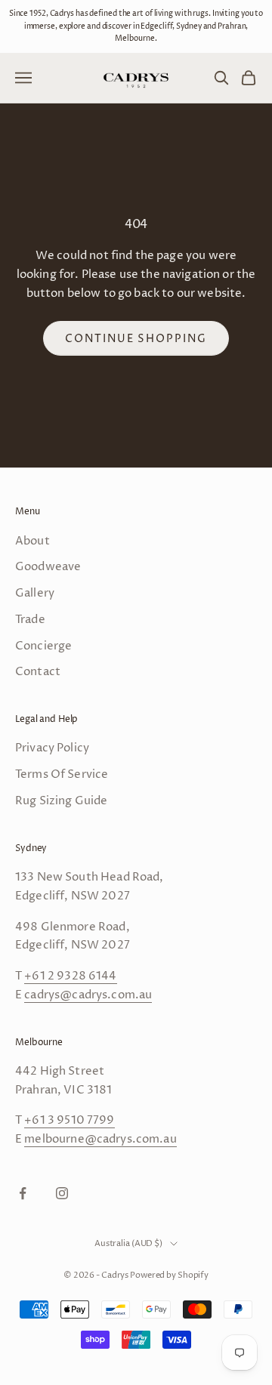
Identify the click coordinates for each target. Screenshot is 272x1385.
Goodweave (48, 567)
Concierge (43, 646)
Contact (37, 672)
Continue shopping (136, 339)
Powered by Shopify (169, 1275)
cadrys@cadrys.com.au (88, 995)
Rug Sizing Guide (61, 801)
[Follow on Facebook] (22, 1193)
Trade (30, 620)
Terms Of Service (61, 774)
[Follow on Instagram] (62, 1193)
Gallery (34, 593)
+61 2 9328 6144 (70, 976)
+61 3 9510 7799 (69, 1120)
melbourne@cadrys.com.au (100, 1139)
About (32, 541)
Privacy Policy (52, 748)
